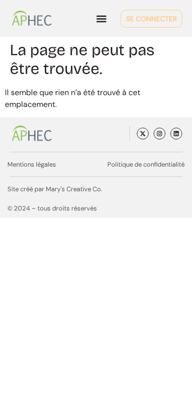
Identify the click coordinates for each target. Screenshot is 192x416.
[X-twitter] (143, 133)
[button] (102, 18)
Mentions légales (31, 164)
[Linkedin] (176, 133)
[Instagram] (159, 133)
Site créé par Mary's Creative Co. (54, 189)
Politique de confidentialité (146, 164)
